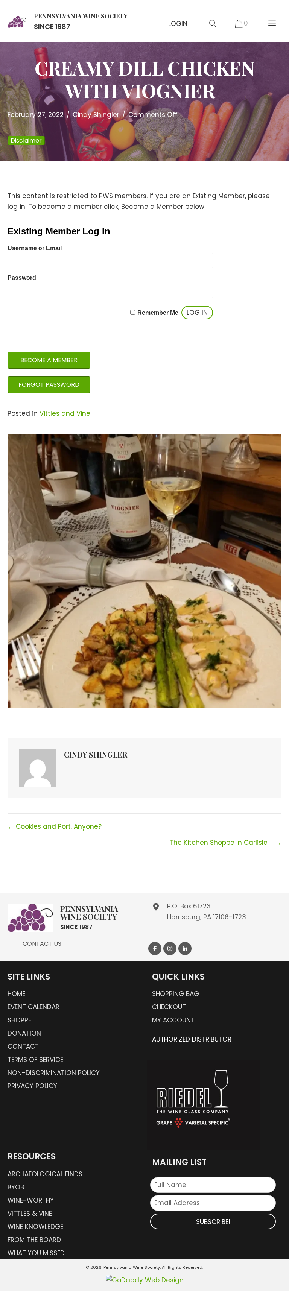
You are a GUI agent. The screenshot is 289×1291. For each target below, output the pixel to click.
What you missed (36, 1253)
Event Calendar (33, 1007)
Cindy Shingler (96, 114)
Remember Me (157, 313)
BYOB (16, 1187)
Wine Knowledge (35, 1226)
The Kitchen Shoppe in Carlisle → (225, 842)
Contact (23, 1046)
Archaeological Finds (45, 1174)
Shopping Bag (175, 993)
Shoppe (19, 1020)
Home (16, 993)
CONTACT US (42, 943)
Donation (24, 1033)
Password (22, 278)
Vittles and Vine (65, 413)
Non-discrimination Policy (54, 1072)
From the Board (34, 1239)
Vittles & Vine (30, 1213)
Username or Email (35, 248)
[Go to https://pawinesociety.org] (68, 21)
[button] (177, 23)
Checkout (169, 1007)
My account (173, 1020)
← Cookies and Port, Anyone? (55, 826)
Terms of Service (35, 1059)
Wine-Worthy (31, 1200)
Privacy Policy (32, 1086)
